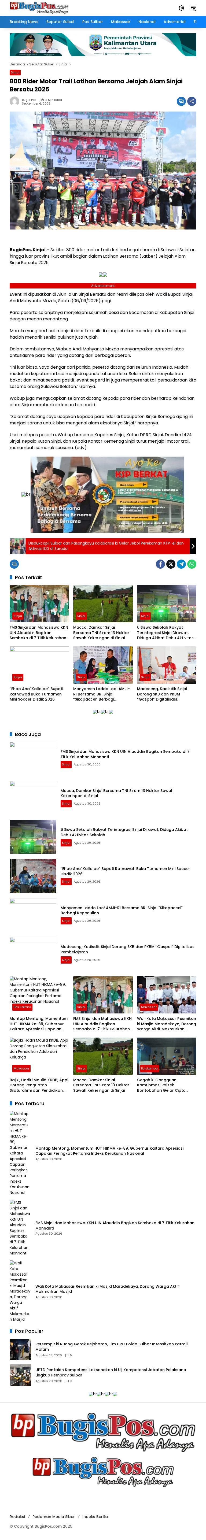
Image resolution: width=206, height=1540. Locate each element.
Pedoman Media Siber (53, 1516)
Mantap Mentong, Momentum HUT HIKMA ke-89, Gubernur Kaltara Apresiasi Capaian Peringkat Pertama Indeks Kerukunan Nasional (39, 1024)
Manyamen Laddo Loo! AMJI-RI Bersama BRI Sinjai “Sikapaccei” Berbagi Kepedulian (101, 694)
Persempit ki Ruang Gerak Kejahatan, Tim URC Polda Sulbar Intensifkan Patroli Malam (111, 1347)
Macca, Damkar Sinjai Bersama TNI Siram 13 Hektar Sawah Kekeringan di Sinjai (101, 633)
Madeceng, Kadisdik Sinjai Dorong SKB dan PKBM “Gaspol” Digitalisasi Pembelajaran (162, 694)
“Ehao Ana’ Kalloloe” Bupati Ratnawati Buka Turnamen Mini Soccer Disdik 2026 (36, 694)
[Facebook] (160, 564)
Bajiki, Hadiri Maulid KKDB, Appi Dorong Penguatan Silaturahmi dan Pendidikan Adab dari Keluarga (39, 1085)
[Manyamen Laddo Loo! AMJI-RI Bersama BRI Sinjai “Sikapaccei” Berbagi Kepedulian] (103, 665)
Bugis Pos (29, 99)
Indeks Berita (95, 1516)
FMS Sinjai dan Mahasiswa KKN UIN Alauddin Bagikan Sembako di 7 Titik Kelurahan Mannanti (39, 633)
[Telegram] (181, 564)
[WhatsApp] (191, 564)
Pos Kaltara (22, 1007)
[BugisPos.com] (39, 7)
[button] (181, 8)
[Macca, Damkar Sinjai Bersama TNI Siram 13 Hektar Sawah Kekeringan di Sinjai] (103, 603)
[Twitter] (170, 564)
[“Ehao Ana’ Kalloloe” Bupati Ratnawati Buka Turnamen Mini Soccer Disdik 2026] (39, 665)
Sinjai (15, 72)
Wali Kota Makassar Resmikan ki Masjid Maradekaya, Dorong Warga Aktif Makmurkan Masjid (166, 1024)
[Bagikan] (191, 101)
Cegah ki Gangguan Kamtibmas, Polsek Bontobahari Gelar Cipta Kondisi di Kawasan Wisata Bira (163, 1085)
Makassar (149, 1007)
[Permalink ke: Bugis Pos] (16, 101)
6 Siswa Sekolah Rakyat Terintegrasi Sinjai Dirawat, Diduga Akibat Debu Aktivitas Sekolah (165, 633)
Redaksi (17, 1516)
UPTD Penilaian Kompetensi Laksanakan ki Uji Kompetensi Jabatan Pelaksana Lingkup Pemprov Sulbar (110, 1372)
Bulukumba (149, 1068)
